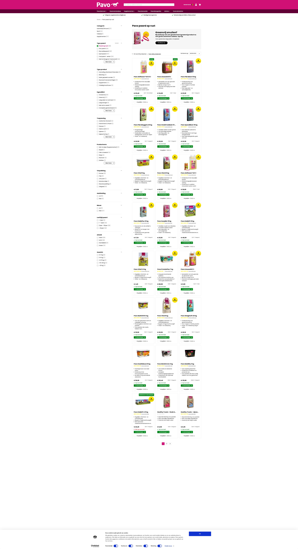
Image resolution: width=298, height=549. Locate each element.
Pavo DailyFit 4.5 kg (141, 412)
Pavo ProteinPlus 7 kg (165, 269)
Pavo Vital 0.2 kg (140, 269)
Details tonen (168, 546)
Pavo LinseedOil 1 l (187, 269)
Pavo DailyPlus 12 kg (141, 221)
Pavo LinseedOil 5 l (164, 77)
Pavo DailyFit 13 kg (187, 221)
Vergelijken (139, 102)
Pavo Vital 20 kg (163, 173)
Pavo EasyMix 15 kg (164, 221)
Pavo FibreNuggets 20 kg (143, 125)
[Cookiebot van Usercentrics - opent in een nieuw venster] (95, 546)
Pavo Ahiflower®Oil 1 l (188, 173)
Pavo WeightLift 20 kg (189, 316)
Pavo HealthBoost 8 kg (142, 364)
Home (99, 19)
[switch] (131, 546)
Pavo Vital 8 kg (139, 173)
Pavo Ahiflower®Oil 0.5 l (142, 77)
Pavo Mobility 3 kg (187, 364)
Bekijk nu (145, 102)
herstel (116, 43)
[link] (199, 4)
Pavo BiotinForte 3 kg (165, 364)
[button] (196, 4)
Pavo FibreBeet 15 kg (188, 77)
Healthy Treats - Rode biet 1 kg (166, 412)
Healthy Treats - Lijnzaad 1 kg (190, 412)
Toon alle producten (154, 54)
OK (200, 533)
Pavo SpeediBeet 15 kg (189, 125)
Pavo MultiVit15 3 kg (141, 316)
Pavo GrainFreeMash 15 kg (166, 125)
